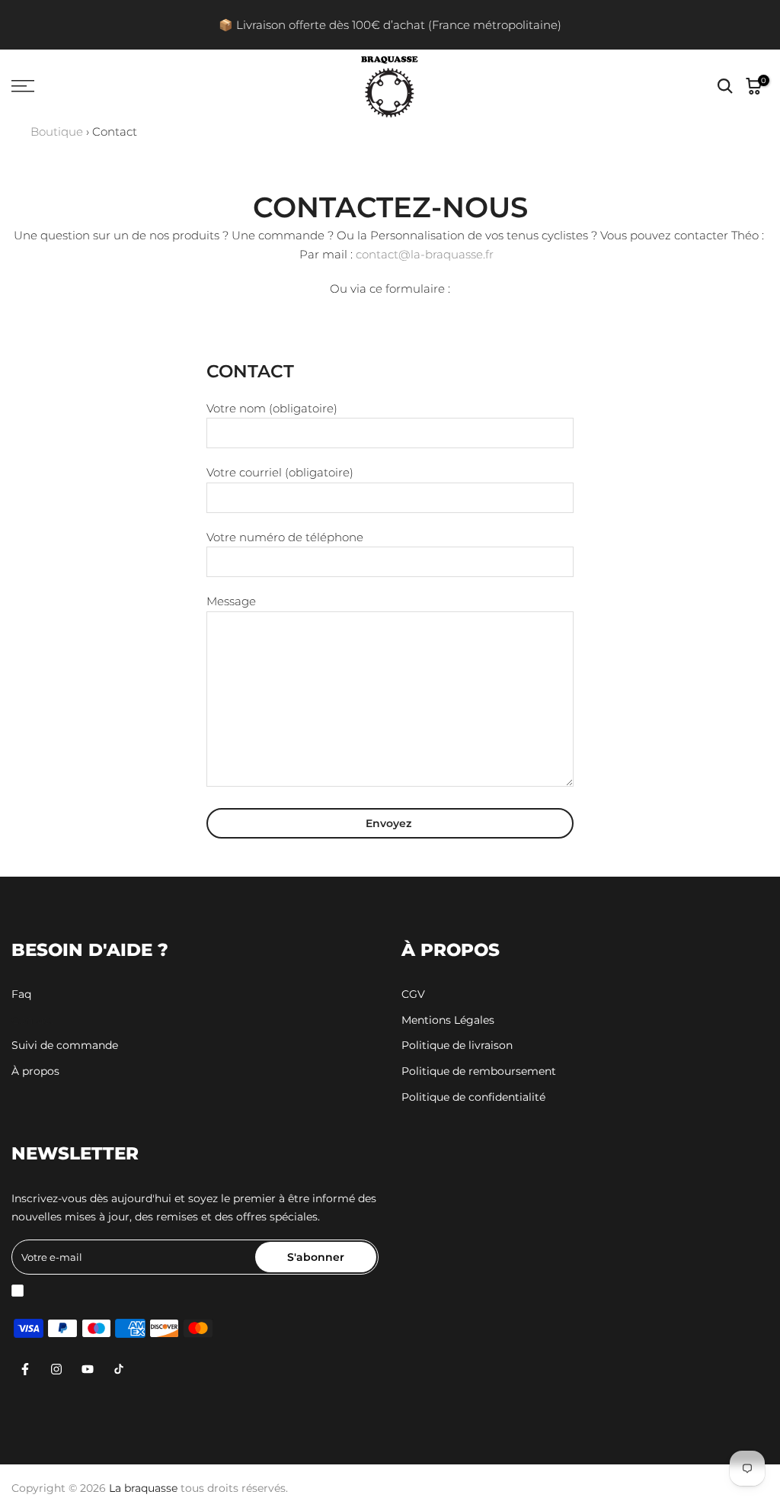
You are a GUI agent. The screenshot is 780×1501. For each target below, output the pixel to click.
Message (231, 601)
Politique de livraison (457, 1045)
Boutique (56, 132)
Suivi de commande (64, 1045)
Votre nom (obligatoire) (271, 408)
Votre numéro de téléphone (284, 537)
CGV (413, 994)
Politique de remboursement (478, 1071)
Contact (32, 1020)
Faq (21, 994)
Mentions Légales (447, 1020)
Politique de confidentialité (473, 1097)
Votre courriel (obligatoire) (279, 472)
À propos (35, 1071)
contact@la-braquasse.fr (425, 254)
